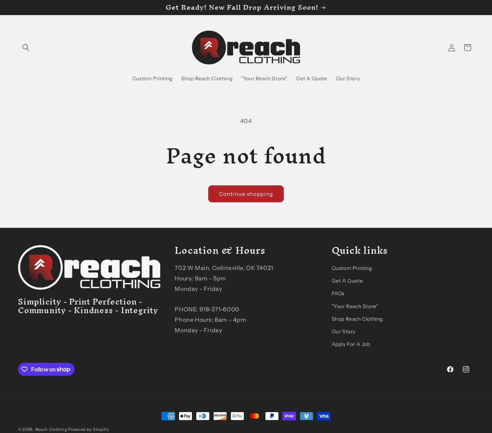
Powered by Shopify (88, 429)
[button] (26, 47)
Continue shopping (246, 193)
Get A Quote (347, 280)
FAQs (338, 293)
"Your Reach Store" (355, 306)
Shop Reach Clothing (357, 318)
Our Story (343, 331)
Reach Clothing (51, 429)
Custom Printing (352, 268)
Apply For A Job (351, 343)
